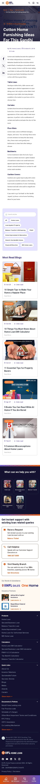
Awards (4, 689)
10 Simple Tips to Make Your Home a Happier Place (17, 291)
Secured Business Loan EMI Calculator (16, 649)
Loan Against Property (12, 225)
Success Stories (8, 679)
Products (5, 616)
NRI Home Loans (27, 245)
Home (5, 10)
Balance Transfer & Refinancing (15, 230)
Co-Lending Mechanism (11, 725)
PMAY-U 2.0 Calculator (10, 652)
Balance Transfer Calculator (12, 659)
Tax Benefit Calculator (10, 656)
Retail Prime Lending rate (11, 705)
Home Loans (15, 220)
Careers (5, 692)
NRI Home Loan (8, 636)
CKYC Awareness (8, 722)
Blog (11, 10)
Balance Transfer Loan (10, 626)
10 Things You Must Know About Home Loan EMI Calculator (19, 330)
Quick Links (6, 665)
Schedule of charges (10, 712)
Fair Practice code (9, 709)
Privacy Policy (6, 771)
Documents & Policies (10, 702)
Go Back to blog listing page (16, 24)
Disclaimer (16, 771)
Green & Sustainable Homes (14, 240)
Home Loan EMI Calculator (12, 646)
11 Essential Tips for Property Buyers (18, 369)
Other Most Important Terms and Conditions (19, 715)
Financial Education (11, 245)
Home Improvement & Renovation (16, 235)
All (6, 220)
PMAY (31, 230)
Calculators (6, 642)
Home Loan (6, 619)
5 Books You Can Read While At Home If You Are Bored (19, 408)
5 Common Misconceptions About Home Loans (17, 447)
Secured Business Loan (11, 623)
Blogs (4, 682)
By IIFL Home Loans (13, 48)
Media (4, 686)
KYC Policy (6, 719)
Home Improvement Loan (11, 629)
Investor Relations (9, 672)
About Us (5, 669)
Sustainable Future (9, 676)
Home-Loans (19, 10)
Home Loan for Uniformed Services (15, 633)
